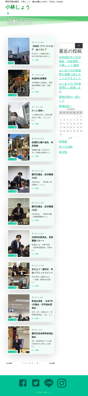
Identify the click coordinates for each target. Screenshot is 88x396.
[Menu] (8, 13)
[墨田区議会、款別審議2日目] (19, 211)
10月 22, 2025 (39, 171)
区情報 (11, 63)
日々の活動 (12, 95)
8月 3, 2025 (38, 330)
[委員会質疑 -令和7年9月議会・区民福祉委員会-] (19, 307)
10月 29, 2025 (39, 139)
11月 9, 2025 (38, 107)
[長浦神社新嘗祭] (19, 83)
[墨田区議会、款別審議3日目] (19, 179)
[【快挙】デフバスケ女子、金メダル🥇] (19, 51)
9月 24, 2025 (38, 297)
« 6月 (70, 138)
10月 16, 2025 (39, 203)
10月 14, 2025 (39, 266)
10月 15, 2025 (39, 233)
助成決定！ (65, 106)
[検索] (79, 45)
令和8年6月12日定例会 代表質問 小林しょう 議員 (70, 61)
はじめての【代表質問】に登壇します (70, 87)
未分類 (63, 152)
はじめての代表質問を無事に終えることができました (70, 74)
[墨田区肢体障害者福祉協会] (19, 339)
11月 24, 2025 (39, 75)
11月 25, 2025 (39, 42)
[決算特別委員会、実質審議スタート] (19, 243)
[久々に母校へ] (19, 115)
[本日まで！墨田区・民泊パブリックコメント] (19, 275)
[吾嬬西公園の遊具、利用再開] (19, 147)
